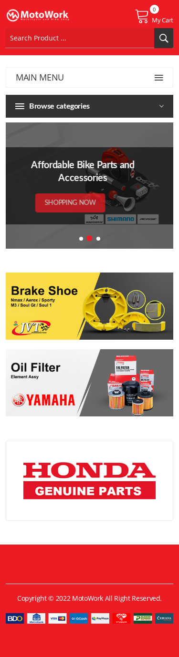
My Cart (162, 20)
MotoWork (87, 598)
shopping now (81, 203)
